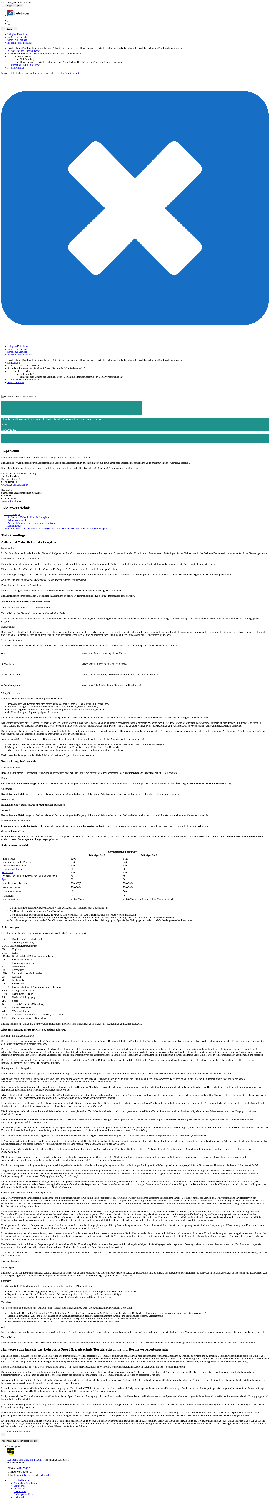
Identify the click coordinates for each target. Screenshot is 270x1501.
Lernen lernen (14, 525)
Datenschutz (20, 1491)
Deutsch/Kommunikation (14, 865)
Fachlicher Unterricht (12, 887)
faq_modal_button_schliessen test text (20, 1441)
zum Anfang (14, 362)
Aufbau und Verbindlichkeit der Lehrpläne (28, 517)
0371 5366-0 (23, 1468)
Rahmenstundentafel (18, 520)
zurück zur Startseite (18, 37)
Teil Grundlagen (28, 59)
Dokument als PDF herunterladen (24, 65)
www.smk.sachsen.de (12, 501)
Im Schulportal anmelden (20, 42)
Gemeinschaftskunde (12, 869)
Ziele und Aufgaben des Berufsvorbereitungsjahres (33, 523)
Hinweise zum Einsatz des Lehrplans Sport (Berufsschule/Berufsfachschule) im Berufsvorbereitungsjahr (71, 62)
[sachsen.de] (1, 5)
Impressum (19, 1488)
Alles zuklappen (33, 50)
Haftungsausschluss (23, 1494)
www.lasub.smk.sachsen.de (14, 484)
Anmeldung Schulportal (25, 1483)
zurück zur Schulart (17, 40)
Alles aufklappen (16, 50)
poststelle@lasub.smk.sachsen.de (33, 1475)
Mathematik (7, 872)
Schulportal (19, 1485)
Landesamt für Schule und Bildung (25, 1459)
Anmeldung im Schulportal (67, 73)
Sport (4, 879)
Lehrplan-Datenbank (18, 34)
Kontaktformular (16, 67)
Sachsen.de (19, 1497)
